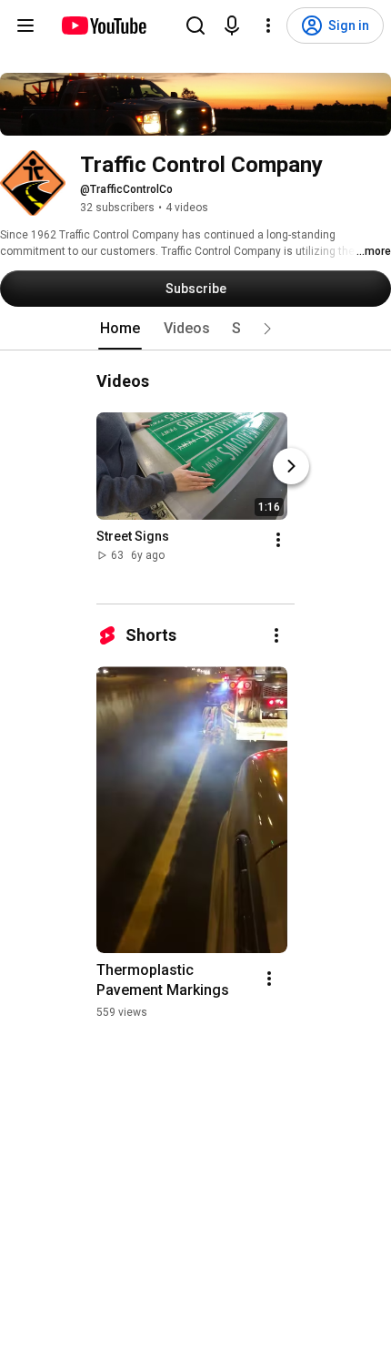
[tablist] (195, 328)
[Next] (291, 466)
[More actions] (278, 540)
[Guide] (25, 25)
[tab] (120, 328)
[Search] (195, 25)
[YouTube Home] (103, 25)
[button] (267, 328)
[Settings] (268, 25)
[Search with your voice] (232, 25)
